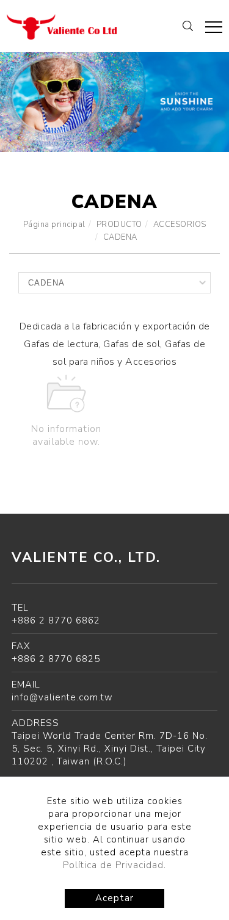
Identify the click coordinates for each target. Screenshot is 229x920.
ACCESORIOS (179, 224)
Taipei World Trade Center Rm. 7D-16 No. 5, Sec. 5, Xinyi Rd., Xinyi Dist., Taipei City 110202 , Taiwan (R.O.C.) (110, 748)
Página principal (54, 224)
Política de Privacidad (113, 865)
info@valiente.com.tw (62, 697)
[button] (188, 25)
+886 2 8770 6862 (56, 620)
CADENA (120, 237)
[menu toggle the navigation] (213, 27)
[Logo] (62, 26)
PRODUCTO (119, 224)
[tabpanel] (114, 102)
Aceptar (114, 898)
